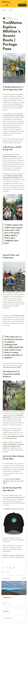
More (10, 10)
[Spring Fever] (14, 588)
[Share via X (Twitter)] (7, 568)
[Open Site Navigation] (24, 2)
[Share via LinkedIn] (10, 568)
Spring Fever (7, 597)
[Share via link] (14, 568)
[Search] (10, 3)
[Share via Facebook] (3, 568)
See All (23, 578)
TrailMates (5, 2)
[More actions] (24, 18)
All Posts (3, 10)
